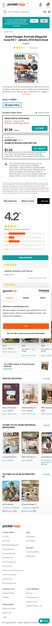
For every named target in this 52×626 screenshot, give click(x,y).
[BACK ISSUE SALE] (30, 342)
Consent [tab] (9, 298)
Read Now (8, 369)
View (4, 352)
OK (26, 326)
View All (46, 379)
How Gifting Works (32, 552)
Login (4, 617)
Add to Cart (12, 352)
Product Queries (8, 593)
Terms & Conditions (9, 575)
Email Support (31, 541)
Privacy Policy (7, 566)
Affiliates (5, 597)
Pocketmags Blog (8, 553)
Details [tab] (26, 298)
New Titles (6, 541)
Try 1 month (40, 148)
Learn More (39, 156)
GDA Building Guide (30, 408)
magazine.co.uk (31, 601)
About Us (29, 593)
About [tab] (42, 298)
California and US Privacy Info (12, 570)
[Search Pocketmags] (5, 12)
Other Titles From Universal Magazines (19, 425)
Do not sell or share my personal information (26, 333)
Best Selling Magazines (10, 545)
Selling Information (9, 608)
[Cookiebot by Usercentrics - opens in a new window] (38, 291)
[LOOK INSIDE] (26, 82)
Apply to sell (6, 613)
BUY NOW (39, 128)
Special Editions (12, 378)
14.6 (4, 346)
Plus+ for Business (9, 562)
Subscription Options (36, 176)
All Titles (5, 536)
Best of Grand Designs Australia (10, 408)
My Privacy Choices (9, 583)
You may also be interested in (18, 474)
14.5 (23, 346)
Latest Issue (8, 32)
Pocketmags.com (32, 597)
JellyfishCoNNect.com (34, 606)
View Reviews (25, 258)
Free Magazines (8, 549)
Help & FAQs (30, 536)
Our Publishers (7, 558)
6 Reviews (33, 48)
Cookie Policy (7, 579)
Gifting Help (30, 556)
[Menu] (3, 4)
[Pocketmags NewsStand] (15, 4)
